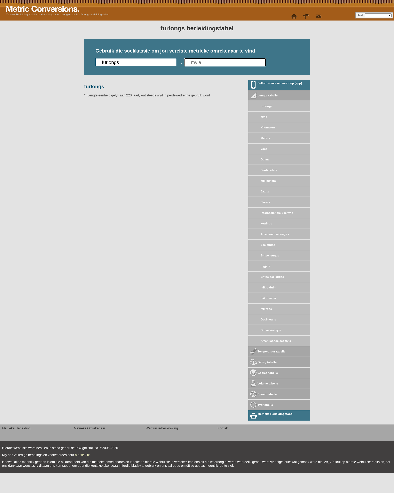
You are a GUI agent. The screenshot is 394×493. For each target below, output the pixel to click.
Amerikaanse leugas (275, 234)
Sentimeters (269, 170)
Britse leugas (270, 255)
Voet (264, 148)
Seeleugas (268, 244)
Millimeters (268, 180)
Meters (265, 138)
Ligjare (265, 266)
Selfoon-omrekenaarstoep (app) (280, 83)
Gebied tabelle (268, 372)
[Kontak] (319, 16)
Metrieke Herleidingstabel (45, 14)
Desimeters (268, 319)
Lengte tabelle (268, 95)
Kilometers (268, 127)
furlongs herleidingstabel (95, 14)
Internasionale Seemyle (277, 212)
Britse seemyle (271, 330)
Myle (264, 116)
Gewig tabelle (267, 362)
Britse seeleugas (272, 276)
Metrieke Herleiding (17, 14)
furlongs (267, 106)
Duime (265, 159)
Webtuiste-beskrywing (162, 428)
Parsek (265, 202)
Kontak (223, 428)
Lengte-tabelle (70, 14)
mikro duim (268, 287)
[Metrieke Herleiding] (294, 16)
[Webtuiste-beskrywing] (306, 16)
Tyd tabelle (265, 404)
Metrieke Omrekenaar (89, 428)
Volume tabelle (268, 383)
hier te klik (82, 455)
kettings (266, 223)
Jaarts (265, 191)
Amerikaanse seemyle (276, 340)
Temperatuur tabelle (271, 351)
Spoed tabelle (267, 394)
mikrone (266, 308)
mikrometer (268, 298)
